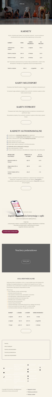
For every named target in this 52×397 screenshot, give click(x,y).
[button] (36, 3)
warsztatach (38, 179)
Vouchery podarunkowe (10, 352)
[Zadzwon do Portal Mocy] (43, 1)
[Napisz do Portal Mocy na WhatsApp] (45, 1)
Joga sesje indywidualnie (10, 355)
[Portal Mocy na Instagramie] (40, 367)
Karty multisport (8, 346)
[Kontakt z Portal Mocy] (47, 1)
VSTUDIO (20, 391)
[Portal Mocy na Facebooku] (40, 369)
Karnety (6, 343)
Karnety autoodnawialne (10, 349)
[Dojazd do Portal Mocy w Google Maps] (49, 1)
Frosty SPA (36, 181)
